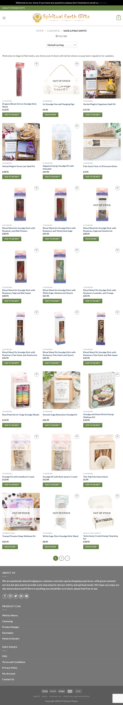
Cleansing (7, 621)
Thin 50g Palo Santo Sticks (95, 476)
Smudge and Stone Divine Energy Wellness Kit (98, 415)
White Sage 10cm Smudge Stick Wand (60, 536)
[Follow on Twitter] (15, 596)
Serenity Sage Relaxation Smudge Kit (60, 414)
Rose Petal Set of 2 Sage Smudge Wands (20, 414)
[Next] (67, 558)
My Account (8, 673)
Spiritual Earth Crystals (76, 696)
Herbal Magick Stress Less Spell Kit (18, 166)
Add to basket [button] (11, 115)
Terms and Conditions (13, 661)
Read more (50, 115)
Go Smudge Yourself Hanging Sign (58, 104)
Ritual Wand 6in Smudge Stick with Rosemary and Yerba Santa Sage (59, 229)
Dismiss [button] (103, 2)
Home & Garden (10, 638)
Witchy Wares (10, 615)
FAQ (4, 656)
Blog (44, 696)
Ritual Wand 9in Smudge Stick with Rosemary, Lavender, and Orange (99, 291)
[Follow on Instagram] (10, 596)
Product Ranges (10, 626)
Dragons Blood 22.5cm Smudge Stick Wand (19, 105)
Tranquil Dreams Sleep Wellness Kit (19, 536)
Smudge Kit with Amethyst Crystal (18, 476)
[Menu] (4, 18)
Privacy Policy (10, 667)
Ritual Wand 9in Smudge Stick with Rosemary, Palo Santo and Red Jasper (100, 353)
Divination (7, 632)
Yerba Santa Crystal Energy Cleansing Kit (100, 537)
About (36, 696)
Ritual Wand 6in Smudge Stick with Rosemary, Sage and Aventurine (99, 229)
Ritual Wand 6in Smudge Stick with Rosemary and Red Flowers (18, 229)
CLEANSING (53, 30)
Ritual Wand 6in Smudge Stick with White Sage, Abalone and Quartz (59, 291)
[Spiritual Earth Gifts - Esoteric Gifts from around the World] (61, 18)
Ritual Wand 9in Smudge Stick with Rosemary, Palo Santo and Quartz (59, 353)
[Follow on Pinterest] (26, 596)
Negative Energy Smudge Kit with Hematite (58, 167)
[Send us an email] (21, 596)
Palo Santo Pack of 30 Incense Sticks (100, 166)
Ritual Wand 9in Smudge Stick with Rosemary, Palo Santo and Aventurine (19, 353)
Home (40, 30)
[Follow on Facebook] (5, 596)
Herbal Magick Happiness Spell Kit (99, 104)
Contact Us (8, 679)
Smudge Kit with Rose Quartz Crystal (60, 476)
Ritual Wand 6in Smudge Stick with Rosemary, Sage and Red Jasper (18, 291)
